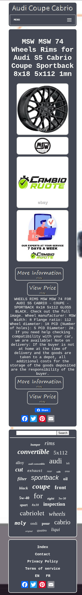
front (60, 487)
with (58, 471)
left (68, 463)
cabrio (62, 522)
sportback (45, 477)
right (50, 498)
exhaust (35, 471)
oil (65, 478)
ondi (33, 523)
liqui (55, 529)
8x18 (35, 504)
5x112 (61, 453)
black (23, 488)
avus (67, 471)
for (38, 496)
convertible (33, 452)
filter (22, 478)
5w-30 (62, 498)
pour (46, 523)
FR (48, 576)
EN (37, 576)
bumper (35, 444)
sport (24, 505)
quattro (42, 530)
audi (55, 461)
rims (50, 443)
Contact (42, 554)
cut (19, 469)
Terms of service (42, 569)
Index (42, 547)
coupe (41, 486)
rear (49, 471)
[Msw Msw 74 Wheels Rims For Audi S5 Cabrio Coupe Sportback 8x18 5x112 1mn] (42, 109)
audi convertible (36, 464)
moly (20, 523)
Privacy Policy (42, 561)
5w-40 (24, 498)
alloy (20, 462)
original (29, 531)
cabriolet (32, 512)
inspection (54, 504)
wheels (57, 513)
